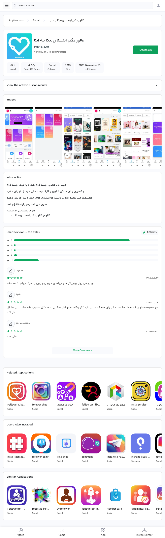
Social (36, 20)
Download (145, 49)
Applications (16, 20)
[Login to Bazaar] (158, 5)
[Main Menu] (6, 5)
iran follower (41, 47)
